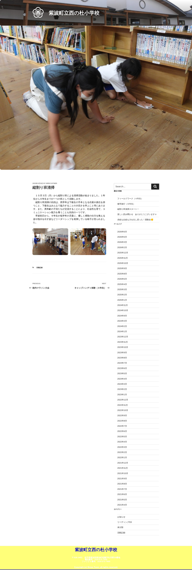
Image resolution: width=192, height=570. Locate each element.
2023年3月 (122, 384)
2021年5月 (122, 499)
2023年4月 (122, 379)
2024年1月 (122, 331)
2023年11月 (122, 342)
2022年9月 (122, 415)
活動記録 (39, 267)
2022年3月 (122, 447)
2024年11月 (122, 305)
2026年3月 (122, 242)
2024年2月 (122, 326)
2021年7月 (122, 489)
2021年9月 (122, 478)
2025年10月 (122, 263)
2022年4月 (122, 442)
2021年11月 (122, 468)
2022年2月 (122, 452)
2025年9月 (122, 268)
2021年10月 (122, 473)
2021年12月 (122, 463)
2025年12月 (122, 252)
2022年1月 (122, 457)
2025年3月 (122, 289)
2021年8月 (122, 484)
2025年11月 (122, 258)
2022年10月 (122, 410)
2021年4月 (122, 505)
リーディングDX (124, 522)
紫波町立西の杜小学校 (74, 13)
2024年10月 (122, 310)
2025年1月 (122, 300)
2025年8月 (122, 274)
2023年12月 (122, 337)
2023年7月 (122, 363)
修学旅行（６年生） (126, 204)
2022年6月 (122, 431)
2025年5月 (122, 279)
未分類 (120, 527)
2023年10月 (122, 347)
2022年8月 (122, 421)
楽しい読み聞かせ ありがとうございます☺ (137, 214)
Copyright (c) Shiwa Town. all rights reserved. (96, 567)
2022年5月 (122, 436)
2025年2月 (122, 295)
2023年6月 (122, 368)
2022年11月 (122, 405)
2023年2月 (122, 389)
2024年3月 (122, 321)
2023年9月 (122, 352)
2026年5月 (122, 237)
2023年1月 (122, 394)
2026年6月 (122, 232)
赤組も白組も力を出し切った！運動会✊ (135, 219)
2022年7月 (122, 426)
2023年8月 (122, 358)
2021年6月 (122, 494)
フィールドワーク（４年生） (130, 198)
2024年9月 (122, 316)
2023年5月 (122, 373)
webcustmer (51, 183)
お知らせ (121, 517)
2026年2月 (122, 247)
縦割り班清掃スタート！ (129, 209)
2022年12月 (122, 400)
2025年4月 (122, 284)
